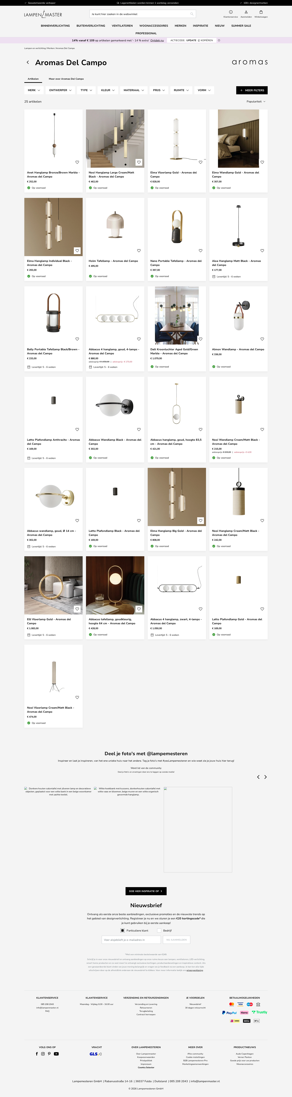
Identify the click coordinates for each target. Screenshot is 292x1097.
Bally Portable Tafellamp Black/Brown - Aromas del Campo (53, 351)
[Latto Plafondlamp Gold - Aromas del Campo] (238, 597)
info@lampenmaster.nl (47, 1007)
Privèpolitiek (146, 1060)
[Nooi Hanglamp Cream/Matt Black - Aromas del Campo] (238, 509)
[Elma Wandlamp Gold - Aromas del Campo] (238, 151)
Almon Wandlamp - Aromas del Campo (238, 349)
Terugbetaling (146, 1011)
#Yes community (195, 1053)
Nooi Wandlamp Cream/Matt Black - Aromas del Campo (236, 442)
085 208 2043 (47, 1004)
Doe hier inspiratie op (144, 891)
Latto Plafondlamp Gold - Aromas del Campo (237, 621)
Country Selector (146, 1067)
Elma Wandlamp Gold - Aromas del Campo (235, 174)
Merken (50, 48)
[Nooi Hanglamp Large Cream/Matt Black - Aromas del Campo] (115, 151)
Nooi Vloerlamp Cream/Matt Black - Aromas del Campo (50, 710)
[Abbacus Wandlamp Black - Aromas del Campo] (115, 419)
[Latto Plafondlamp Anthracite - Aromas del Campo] (53, 419)
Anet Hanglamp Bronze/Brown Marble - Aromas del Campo (53, 174)
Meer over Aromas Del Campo (66, 78)
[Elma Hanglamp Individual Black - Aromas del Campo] (53, 239)
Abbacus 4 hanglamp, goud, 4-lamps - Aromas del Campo (114, 351)
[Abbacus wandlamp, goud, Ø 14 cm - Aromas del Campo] (53, 509)
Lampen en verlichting (35, 48)
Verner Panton (245, 1057)
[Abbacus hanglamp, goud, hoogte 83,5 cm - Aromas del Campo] (177, 419)
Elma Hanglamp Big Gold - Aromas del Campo (176, 533)
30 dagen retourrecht (195, 1007)
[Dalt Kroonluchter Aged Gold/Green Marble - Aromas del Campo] (177, 328)
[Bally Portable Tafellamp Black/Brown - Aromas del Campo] (53, 328)
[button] (77, 162)
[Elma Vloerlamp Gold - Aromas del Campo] (177, 151)
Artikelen (33, 78)
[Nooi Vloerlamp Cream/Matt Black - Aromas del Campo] (53, 686)
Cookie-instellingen (195, 1057)
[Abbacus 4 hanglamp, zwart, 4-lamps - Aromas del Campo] (177, 597)
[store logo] (43, 14)
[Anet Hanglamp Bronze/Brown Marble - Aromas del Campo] (53, 151)
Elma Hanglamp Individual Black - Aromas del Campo (49, 263)
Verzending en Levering (146, 1004)
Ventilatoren (122, 26)
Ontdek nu (157, 40)
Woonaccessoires (244, 1064)
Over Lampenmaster (146, 1053)
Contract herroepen (146, 1014)
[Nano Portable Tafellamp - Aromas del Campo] (177, 239)
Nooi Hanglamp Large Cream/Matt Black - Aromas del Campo (111, 174)
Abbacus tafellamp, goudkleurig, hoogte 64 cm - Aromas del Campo (112, 621)
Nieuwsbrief (195, 1004)
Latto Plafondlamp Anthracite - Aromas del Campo (53, 442)
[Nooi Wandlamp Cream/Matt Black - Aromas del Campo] (238, 419)
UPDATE (192, 40)
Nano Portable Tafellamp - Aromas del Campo (176, 263)
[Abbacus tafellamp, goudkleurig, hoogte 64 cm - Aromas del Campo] (115, 597)
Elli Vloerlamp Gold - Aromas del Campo (49, 621)
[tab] (34, 90)
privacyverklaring (195, 970)
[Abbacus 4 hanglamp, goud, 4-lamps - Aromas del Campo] (115, 328)
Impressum (146, 1064)
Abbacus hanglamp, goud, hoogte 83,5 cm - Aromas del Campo (176, 442)
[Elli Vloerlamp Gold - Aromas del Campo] (53, 597)
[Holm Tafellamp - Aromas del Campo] (115, 239)
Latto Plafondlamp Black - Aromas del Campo (114, 533)
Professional (146, 33)
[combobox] (143, 14)
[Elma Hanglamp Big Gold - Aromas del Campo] (177, 509)
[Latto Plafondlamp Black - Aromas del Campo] (115, 509)
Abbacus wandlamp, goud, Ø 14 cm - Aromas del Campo (51, 533)
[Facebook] (37, 1053)
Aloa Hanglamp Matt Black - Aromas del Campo (236, 263)
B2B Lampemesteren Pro (195, 1060)
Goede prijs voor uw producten (244, 1060)
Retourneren (146, 1007)
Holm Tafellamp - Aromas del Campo (113, 261)
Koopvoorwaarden (146, 1057)
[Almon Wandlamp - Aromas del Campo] (238, 328)
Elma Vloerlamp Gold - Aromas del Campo (173, 174)
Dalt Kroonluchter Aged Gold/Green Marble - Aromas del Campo (174, 351)
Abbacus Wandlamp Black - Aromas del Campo (115, 442)
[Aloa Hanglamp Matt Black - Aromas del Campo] (238, 239)
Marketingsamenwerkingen (195, 1064)
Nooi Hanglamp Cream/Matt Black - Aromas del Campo (235, 533)
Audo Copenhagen (244, 1053)
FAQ (47, 1011)
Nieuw (220, 26)
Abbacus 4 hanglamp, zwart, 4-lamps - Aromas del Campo (176, 621)
